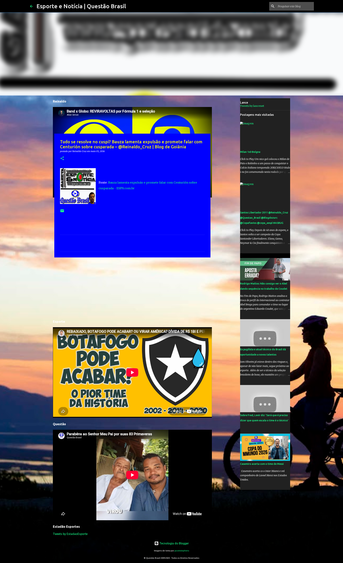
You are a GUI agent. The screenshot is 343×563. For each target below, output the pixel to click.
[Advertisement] (132, 288)
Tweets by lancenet (252, 106)
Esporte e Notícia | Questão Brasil (81, 6)
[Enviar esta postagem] (62, 212)
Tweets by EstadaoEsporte (70, 533)
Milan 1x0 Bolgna (250, 151)
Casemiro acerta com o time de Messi (262, 463)
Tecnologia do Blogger (174, 543)
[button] (62, 158)
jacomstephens (182, 551)
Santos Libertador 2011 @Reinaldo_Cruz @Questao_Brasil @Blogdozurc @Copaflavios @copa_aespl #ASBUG (264, 217)
